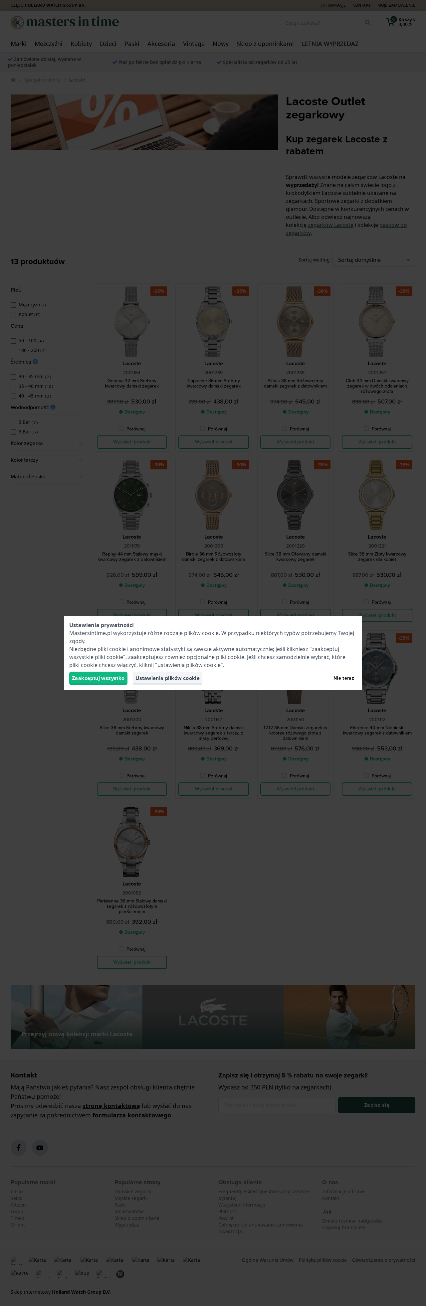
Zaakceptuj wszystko (98, 678)
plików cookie (201, 633)
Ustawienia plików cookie (167, 678)
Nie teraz (343, 678)
